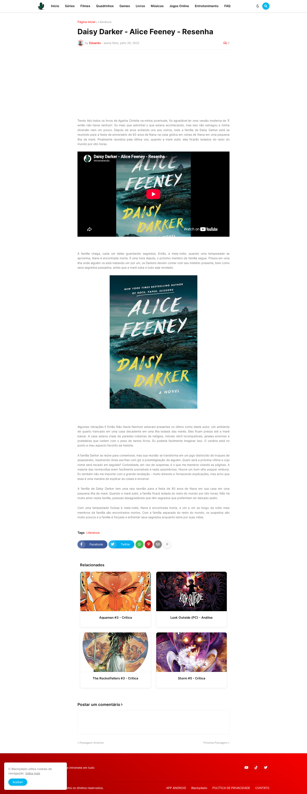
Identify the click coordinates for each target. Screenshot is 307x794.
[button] (257, 6)
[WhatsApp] (139, 544)
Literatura (104, 21)
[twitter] (265, 767)
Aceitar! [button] (18, 782)
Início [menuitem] (55, 6)
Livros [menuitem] (140, 6)
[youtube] (246, 767)
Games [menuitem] (124, 6)
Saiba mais (32, 773)
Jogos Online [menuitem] (179, 6)
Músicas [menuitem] (157, 6)
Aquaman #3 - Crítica (115, 618)
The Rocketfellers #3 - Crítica (115, 678)
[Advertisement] (153, 84)
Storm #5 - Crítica (191, 678)
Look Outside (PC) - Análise (191, 618)
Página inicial (86, 21)
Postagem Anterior (92, 742)
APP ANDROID (176, 788)
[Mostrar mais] (167, 544)
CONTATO (262, 788)
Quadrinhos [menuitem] (105, 6)
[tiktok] (256, 767)
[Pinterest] (149, 544)
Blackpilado (199, 788)
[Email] (158, 544)
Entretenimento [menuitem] (206, 6)
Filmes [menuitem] (85, 6)
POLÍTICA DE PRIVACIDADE (231, 788)
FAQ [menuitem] (227, 6)
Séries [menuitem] (70, 6)
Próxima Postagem (215, 742)
